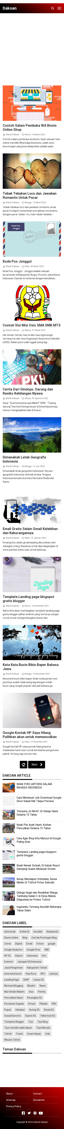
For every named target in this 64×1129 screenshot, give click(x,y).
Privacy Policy (13, 1106)
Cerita (7, 943)
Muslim (31, 985)
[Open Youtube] (41, 1113)
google (51, 943)
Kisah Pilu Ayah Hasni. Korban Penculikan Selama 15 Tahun (34, 826)
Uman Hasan (34, 1033)
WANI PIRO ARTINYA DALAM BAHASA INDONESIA (34, 785)
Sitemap (11, 1100)
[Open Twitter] (29, 1113)
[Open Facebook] (23, 1113)
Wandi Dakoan (12, 134)
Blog (25, 937)
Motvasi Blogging (13, 985)
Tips (30, 1021)
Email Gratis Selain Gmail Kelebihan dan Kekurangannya (30, 531)
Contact (37, 1093)
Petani (31, 1003)
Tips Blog (42, 1021)
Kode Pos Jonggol (17, 261)
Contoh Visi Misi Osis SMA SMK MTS (32, 325)
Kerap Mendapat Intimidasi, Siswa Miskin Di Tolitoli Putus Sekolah (37, 880)
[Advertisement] (32, 48)
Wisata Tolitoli (12, 1039)
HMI (47, 949)
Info (44, 955)
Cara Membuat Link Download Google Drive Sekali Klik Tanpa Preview (39, 799)
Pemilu (41, 991)
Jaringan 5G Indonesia (29, 961)
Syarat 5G (30, 1015)
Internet (8, 961)
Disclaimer (39, 1100)
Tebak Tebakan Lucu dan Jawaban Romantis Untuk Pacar (29, 195)
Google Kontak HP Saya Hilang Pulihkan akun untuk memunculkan (30, 735)
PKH (54, 1003)
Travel (19, 1033)
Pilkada (43, 1003)
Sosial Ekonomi (12, 1015)
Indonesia (32, 955)
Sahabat (20, 1009)
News (43, 985)
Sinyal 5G (49, 1009)
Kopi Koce (31, 973)
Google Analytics (13, 949)
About (9, 1093)
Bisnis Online (11, 937)
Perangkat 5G (34, 997)
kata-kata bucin (13, 973)
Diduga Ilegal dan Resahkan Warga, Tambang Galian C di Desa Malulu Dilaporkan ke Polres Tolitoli (37, 896)
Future (40, 943)
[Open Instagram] (35, 1113)
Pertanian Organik (14, 1003)
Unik (47, 1033)
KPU (43, 973)
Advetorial (9, 931)
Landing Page (11, 979)
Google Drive (33, 949)
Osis (31, 991)
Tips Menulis (43, 1027)
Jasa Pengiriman (13, 967)
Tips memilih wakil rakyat (18, 1027)
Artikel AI (24, 931)
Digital (18, 943)
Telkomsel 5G (47, 1015)
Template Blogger (14, 1021)
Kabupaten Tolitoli (37, 967)
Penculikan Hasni (13, 997)
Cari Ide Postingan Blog (44, 937)
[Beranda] (23, 764)
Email (29, 943)
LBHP (26, 979)
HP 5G (7, 955)
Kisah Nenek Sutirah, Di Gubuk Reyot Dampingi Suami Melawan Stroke (38, 867)
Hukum (19, 955)
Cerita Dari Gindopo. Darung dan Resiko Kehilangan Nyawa (28, 391)
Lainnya (53, 973)
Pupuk (7, 1009)
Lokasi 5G (38, 979)
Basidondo (52, 931)
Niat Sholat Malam (14, 991)
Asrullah (37, 931)
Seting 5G (34, 1009)
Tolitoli (8, 1033)
